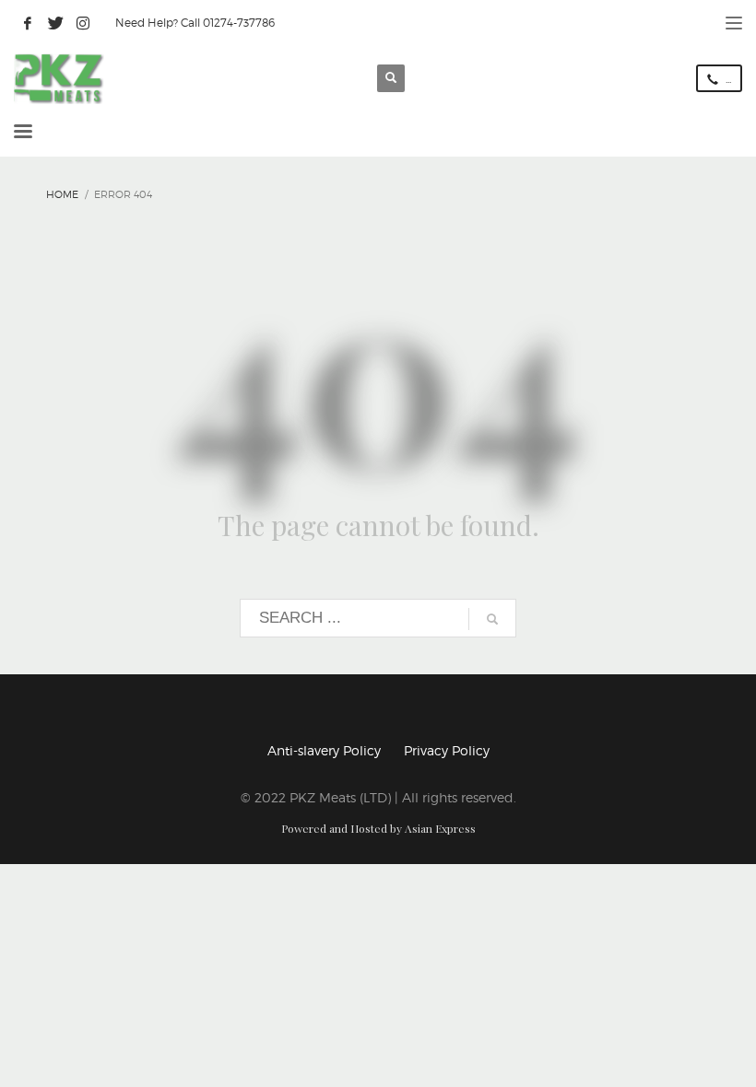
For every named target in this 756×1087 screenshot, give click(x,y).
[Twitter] (55, 23)
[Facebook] (27, 23)
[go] (492, 619)
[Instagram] (83, 23)
